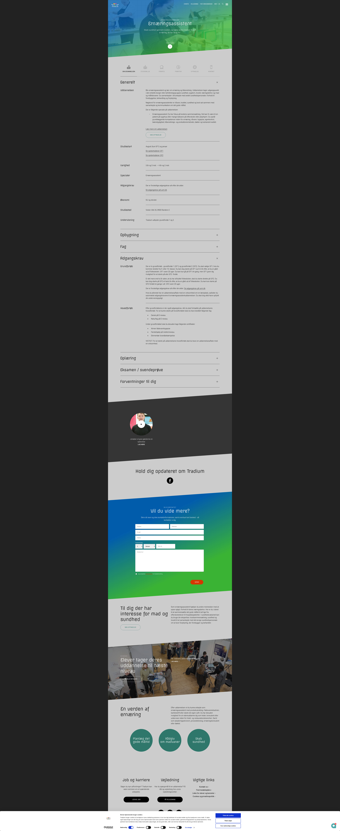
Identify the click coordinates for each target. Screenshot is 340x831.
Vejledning (194, 4)
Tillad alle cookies (228, 815)
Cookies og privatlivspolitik (203, 796)
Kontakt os (203, 787)
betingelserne (149, 574)
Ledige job (136, 799)
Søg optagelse (155, 135)
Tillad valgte (228, 820)
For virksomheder (206, 4)
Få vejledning (170, 799)
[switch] (148, 827)
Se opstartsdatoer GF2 (154, 155)
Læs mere (141, 444)
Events (186, 4)
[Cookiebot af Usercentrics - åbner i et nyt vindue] (108, 827)
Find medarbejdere (203, 790)
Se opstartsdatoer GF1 (154, 151)
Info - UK (217, 4)
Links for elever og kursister (203, 793)
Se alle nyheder (131, 679)
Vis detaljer (188, 827)
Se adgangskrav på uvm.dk (156, 190)
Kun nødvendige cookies (228, 826)
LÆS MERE (174, 661)
